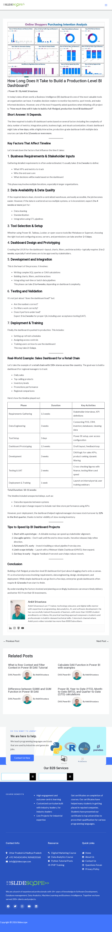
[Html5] (18, 628)
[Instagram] (14, 628)
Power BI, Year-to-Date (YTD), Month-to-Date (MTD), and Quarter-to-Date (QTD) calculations (80, 691)
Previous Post (11, 641)
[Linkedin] (10, 628)
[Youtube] (22, 628)
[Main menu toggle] (106, 5)
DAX (10, 675)
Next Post (102, 641)
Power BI (13, 91)
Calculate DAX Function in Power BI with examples (79, 666)
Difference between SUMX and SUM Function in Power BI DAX (29, 690)
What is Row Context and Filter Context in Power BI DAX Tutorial (28, 666)
